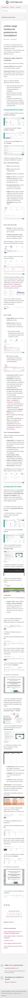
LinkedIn (9, 905)
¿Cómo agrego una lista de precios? (12, 943)
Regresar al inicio (8, 922)
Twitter (7, 905)
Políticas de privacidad (6, 993)
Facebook (5, 905)
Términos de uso (17, 993)
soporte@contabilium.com (11, 968)
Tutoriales (12, 7)
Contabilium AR (4, 7)
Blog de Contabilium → (11, 982)
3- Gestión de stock (8, 940)
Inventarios (18, 7)
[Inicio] (14, 3)
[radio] (10, 914)
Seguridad (3, 995)
